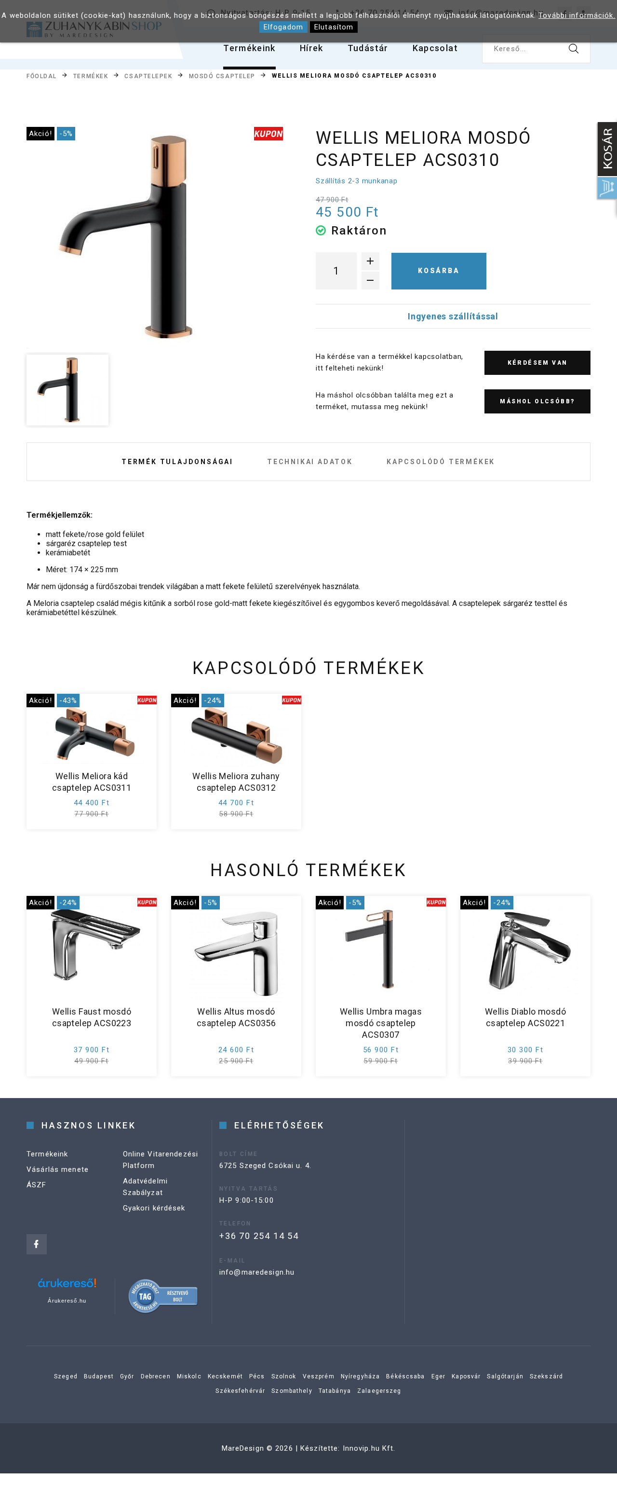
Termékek (90, 76)
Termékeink (249, 48)
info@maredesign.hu (257, 1272)
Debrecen (156, 1376)
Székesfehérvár (240, 1391)
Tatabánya (335, 1391)
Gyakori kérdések (154, 1208)
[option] (155, 238)
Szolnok (283, 1376)
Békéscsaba (405, 1376)
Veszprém (319, 1376)
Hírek (311, 48)
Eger (438, 1376)
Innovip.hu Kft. (369, 1448)
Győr (127, 1376)
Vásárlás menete (58, 1169)
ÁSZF (37, 1185)
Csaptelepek (148, 76)
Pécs (257, 1376)
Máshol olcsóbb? (537, 401)
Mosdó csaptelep (222, 76)
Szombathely (291, 1391)
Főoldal (42, 76)
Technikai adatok (310, 462)
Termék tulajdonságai (177, 462)
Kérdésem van (538, 362)
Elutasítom (333, 27)
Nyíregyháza (360, 1376)
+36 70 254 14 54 (259, 1236)
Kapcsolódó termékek (441, 462)
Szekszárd (546, 1376)
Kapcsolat (435, 48)
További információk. (577, 15)
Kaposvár (466, 1376)
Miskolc (189, 1376)
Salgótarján (505, 1376)
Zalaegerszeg (379, 1391)
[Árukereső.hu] (67, 1286)
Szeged (66, 1376)
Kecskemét (225, 1376)
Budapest (99, 1376)
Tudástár (368, 48)
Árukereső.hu (67, 1301)
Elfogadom (283, 27)
